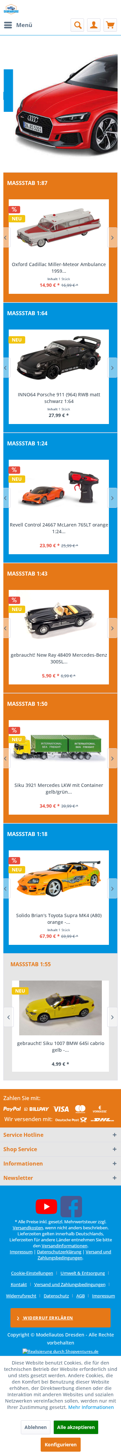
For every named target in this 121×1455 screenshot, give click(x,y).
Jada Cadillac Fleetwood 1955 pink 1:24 (59, 525)
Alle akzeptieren (76, 1427)
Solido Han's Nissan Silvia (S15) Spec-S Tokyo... (59, 918)
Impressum (21, 1252)
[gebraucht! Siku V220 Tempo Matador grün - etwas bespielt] (60, 1008)
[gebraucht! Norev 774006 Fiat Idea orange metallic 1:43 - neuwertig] (59, 618)
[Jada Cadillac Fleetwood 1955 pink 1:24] (59, 488)
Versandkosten (28, 1228)
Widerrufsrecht (21, 1296)
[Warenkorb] (110, 25)
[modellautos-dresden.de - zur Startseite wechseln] (11, 9)
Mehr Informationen (91, 1407)
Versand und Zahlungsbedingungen (74, 1255)
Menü (24, 25)
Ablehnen (36, 1427)
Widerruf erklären (47, 1318)
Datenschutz (56, 1296)
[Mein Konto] (93, 25)
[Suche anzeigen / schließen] (77, 25)
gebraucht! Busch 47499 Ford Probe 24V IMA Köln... (59, 267)
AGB (80, 1296)
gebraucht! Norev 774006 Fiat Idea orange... (59, 655)
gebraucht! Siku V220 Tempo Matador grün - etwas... (60, 1046)
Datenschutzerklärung (59, 1252)
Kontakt (19, 1284)
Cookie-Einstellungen (32, 1273)
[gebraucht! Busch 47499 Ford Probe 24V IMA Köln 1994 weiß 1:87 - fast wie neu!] (59, 227)
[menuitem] (18, 25)
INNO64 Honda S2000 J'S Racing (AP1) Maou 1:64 (59, 397)
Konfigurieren (61, 1444)
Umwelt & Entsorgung (83, 1273)
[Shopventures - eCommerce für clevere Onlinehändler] (60, 1351)
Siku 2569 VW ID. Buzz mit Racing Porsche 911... (58, 788)
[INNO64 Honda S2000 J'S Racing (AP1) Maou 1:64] (59, 358)
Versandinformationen (64, 1246)
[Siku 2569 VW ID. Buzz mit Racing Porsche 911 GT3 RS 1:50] (59, 748)
